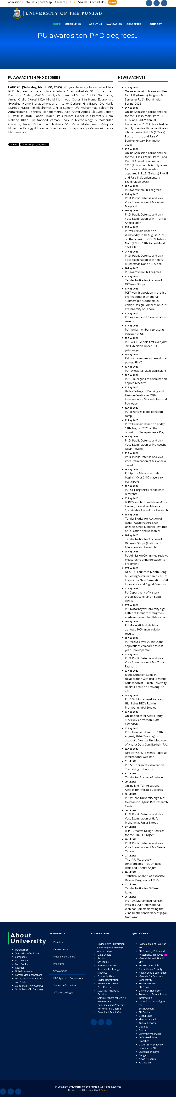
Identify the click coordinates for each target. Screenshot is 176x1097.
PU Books (144, 1012)
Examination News (107, 983)
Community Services (150, 1033)
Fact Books (21, 964)
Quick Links (73, 24)
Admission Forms (107, 965)
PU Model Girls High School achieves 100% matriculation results (143, 629)
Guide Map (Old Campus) (29, 989)
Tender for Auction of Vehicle (144, 777)
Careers (60, 2)
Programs (58, 963)
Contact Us (97, 2)
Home (57, 24)
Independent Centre (64, 956)
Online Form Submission (111, 947)
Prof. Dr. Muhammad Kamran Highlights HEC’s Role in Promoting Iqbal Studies (144, 703)
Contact (155, 24)
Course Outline (105, 976)
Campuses (21, 957)
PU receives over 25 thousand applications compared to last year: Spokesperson (144, 646)
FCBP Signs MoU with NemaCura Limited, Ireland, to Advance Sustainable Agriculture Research (146, 506)
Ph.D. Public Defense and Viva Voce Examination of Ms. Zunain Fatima (145, 662)
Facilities (19, 967)
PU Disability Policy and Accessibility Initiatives (152, 952)
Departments (60, 949)
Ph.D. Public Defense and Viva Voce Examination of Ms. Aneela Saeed (145, 461)
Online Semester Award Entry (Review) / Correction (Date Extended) (144, 720)
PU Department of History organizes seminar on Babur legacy (143, 597)
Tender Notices (147, 983)
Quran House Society (150, 969)
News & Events (147, 1059)
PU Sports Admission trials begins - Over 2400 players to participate (144, 477)
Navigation (114, 24)
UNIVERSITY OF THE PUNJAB (63, 13)
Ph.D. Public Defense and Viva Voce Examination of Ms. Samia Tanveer (145, 847)
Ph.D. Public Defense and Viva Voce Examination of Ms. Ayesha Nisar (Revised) (145, 445)
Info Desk (31, 2)
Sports (142, 1030)
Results (101, 958)
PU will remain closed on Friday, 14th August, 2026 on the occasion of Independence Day (145, 428)
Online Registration (108, 979)
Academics (133, 24)
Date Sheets (104, 954)
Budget (143, 1055)
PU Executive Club (149, 965)
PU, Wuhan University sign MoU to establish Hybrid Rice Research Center (146, 802)
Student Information (64, 985)
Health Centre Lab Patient (153, 972)
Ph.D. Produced (147, 1019)
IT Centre (103, 1090)
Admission (14, 2)
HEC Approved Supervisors (68, 978)
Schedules (103, 961)
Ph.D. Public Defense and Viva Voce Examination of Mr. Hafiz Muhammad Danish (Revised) (144, 260)
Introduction (22, 949)
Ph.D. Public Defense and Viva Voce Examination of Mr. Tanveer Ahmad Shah (146, 219)
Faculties (58, 942)
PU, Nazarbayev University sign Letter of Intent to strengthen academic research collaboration (146, 613)
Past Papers (104, 987)
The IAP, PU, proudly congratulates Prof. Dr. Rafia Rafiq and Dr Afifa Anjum (143, 864)
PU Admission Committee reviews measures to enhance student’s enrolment (146, 560)
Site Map (46, 2)
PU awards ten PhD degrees (143, 190)
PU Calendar (22, 960)
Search (82, 2)
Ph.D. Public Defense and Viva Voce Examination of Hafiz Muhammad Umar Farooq (144, 818)
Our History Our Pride (27, 953)
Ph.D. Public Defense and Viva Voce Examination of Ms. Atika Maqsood (144, 202)
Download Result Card (109, 1012)
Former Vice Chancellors (28, 974)
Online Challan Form (150, 990)
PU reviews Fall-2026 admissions (146, 371)
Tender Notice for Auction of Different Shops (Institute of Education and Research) (143, 543)
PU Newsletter (147, 987)
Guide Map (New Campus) (29, 985)
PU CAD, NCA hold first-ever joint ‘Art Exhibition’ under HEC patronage (146, 346)
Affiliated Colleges (63, 992)
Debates (143, 1026)
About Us (95, 24)
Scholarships (60, 971)
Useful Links (145, 1015)
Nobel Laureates (24, 971)
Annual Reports (147, 1023)
